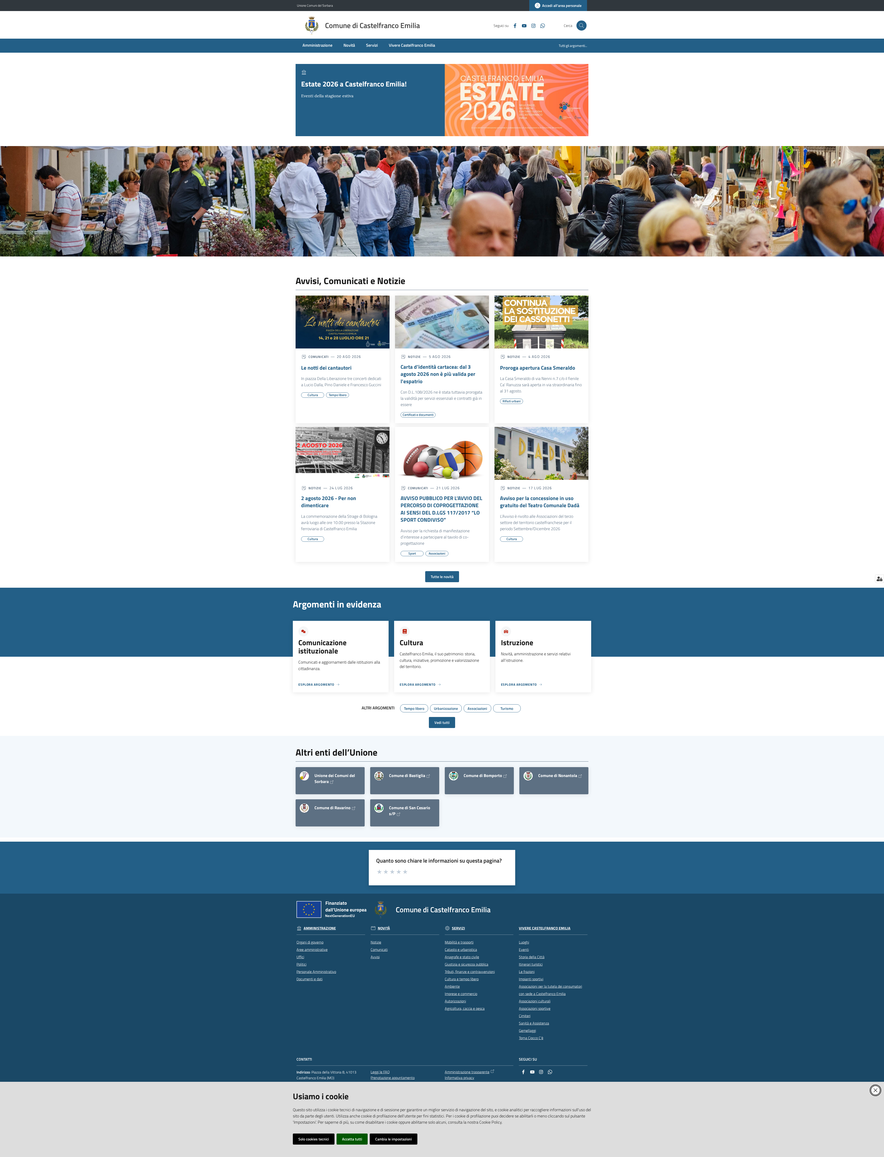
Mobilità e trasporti (459, 942)
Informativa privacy (459, 1077)
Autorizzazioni (455, 1001)
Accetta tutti (352, 1139)
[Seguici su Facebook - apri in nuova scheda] (513, 25)
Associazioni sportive (534, 1008)
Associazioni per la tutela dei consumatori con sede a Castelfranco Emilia (550, 990)
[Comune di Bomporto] (453, 775)
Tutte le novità (442, 576)
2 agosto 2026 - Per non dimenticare (328, 502)
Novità (384, 928)
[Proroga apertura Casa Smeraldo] (541, 322)
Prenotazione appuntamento (393, 1077)
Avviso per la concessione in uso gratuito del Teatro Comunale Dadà (539, 502)
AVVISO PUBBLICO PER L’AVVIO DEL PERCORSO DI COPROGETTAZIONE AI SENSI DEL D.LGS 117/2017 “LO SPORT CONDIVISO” (441, 509)
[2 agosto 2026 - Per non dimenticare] (343, 453)
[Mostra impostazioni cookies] (879, 579)
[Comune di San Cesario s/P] (379, 808)
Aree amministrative (312, 949)
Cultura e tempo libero (462, 979)
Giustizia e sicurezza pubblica (466, 964)
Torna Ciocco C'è (531, 1038)
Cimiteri (524, 1016)
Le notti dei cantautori (326, 367)
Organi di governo (310, 942)
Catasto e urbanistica (461, 949)
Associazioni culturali (534, 1001)
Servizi (458, 928)
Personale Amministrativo (316, 971)
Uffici (300, 957)
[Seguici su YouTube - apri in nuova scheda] (522, 25)
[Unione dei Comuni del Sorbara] (304, 775)
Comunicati (379, 949)
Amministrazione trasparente (467, 1072)
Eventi (524, 949)
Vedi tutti (442, 722)
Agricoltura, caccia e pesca (465, 1008)
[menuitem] (317, 46)
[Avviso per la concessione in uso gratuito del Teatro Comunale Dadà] (541, 453)
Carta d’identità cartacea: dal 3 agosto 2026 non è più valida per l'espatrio (438, 374)
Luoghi (524, 942)
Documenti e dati (310, 979)
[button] (581, 25)
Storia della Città (531, 957)
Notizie (376, 942)
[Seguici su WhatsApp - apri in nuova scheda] (540, 25)
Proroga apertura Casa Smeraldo (537, 367)
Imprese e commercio (461, 993)
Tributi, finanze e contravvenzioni (470, 971)
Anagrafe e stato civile (462, 957)
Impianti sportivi (531, 979)
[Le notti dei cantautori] (343, 322)
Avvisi (375, 957)
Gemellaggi (527, 1030)
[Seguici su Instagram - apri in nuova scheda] (531, 25)
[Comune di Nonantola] (528, 775)
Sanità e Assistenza (534, 1023)
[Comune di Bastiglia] (379, 775)
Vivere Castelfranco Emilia (544, 928)
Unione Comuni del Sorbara (315, 5)
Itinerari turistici (531, 964)
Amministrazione (320, 928)
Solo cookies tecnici (313, 1139)
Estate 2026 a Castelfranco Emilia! (354, 84)
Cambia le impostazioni (393, 1139)
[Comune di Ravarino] (304, 808)
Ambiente (452, 986)
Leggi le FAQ (380, 1072)
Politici (301, 964)
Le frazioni (527, 971)
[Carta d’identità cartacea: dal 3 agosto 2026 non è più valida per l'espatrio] (442, 322)
